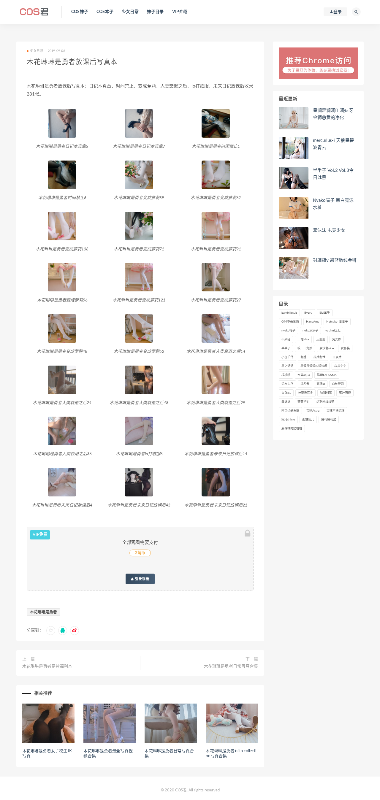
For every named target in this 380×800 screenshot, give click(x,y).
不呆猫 (285, 339)
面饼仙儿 (308, 419)
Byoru (308, 312)
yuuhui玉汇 (333, 330)
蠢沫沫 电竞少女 (329, 230)
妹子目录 (155, 12)
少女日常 (130, 12)
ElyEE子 (324, 312)
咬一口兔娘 (304, 348)
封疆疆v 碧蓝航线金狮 (335, 260)
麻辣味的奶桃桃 (291, 428)
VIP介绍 (180, 12)
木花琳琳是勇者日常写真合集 (231, 666)
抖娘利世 (319, 357)
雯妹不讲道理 (335, 410)
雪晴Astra (312, 410)
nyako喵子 (288, 330)
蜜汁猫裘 (345, 392)
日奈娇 (336, 357)
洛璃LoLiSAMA (327, 375)
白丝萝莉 (338, 383)
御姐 (303, 357)
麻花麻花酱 (328, 419)
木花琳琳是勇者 (43, 612)
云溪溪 (320, 339)
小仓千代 (287, 357)
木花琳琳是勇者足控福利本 (47, 666)
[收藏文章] (50, 630)
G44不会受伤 (290, 321)
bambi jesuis (289, 312)
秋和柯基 (326, 392)
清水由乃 (287, 383)
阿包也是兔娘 (290, 410)
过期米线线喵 (325, 401)
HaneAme (312, 321)
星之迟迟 (287, 366)
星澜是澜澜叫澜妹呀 (313, 366)
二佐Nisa (303, 339)
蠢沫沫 (285, 401)
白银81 (286, 392)
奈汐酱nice (326, 348)
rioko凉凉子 (310, 330)
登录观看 (141, 579)
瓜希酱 (304, 383)
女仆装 (345, 348)
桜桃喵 (285, 375)
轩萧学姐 (303, 401)
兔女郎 (336, 339)
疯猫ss (320, 383)
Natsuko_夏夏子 (337, 321)
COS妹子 (79, 12)
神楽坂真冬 (305, 392)
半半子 (285, 348)
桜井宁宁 (340, 366)
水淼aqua (303, 375)
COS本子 (104, 12)
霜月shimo (288, 419)
